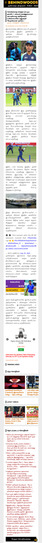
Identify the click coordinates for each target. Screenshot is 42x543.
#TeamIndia (32, 238)
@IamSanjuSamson (28, 241)
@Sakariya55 (11, 246)
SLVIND (16, 360)
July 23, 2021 (25, 253)
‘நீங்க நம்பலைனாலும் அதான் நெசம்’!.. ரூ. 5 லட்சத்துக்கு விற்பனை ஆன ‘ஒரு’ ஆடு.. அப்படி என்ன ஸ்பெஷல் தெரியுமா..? (21, 438)
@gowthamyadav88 (28, 246)
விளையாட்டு (24, 23)
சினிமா (29, 6)
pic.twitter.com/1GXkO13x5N (17, 249)
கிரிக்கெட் (37, 6)
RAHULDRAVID (10, 360)
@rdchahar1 (29, 243)
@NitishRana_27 (14, 243)
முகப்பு (9, 23)
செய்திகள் (15, 23)
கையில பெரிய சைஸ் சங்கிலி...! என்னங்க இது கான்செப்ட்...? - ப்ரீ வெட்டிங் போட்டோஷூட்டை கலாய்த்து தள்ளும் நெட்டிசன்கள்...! (21, 447)
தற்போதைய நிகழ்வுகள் (16, 6)
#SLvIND (17, 241)
